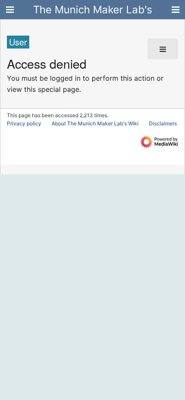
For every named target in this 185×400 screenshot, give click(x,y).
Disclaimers (163, 123)
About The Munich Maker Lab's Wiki (95, 123)
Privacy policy (24, 123)
